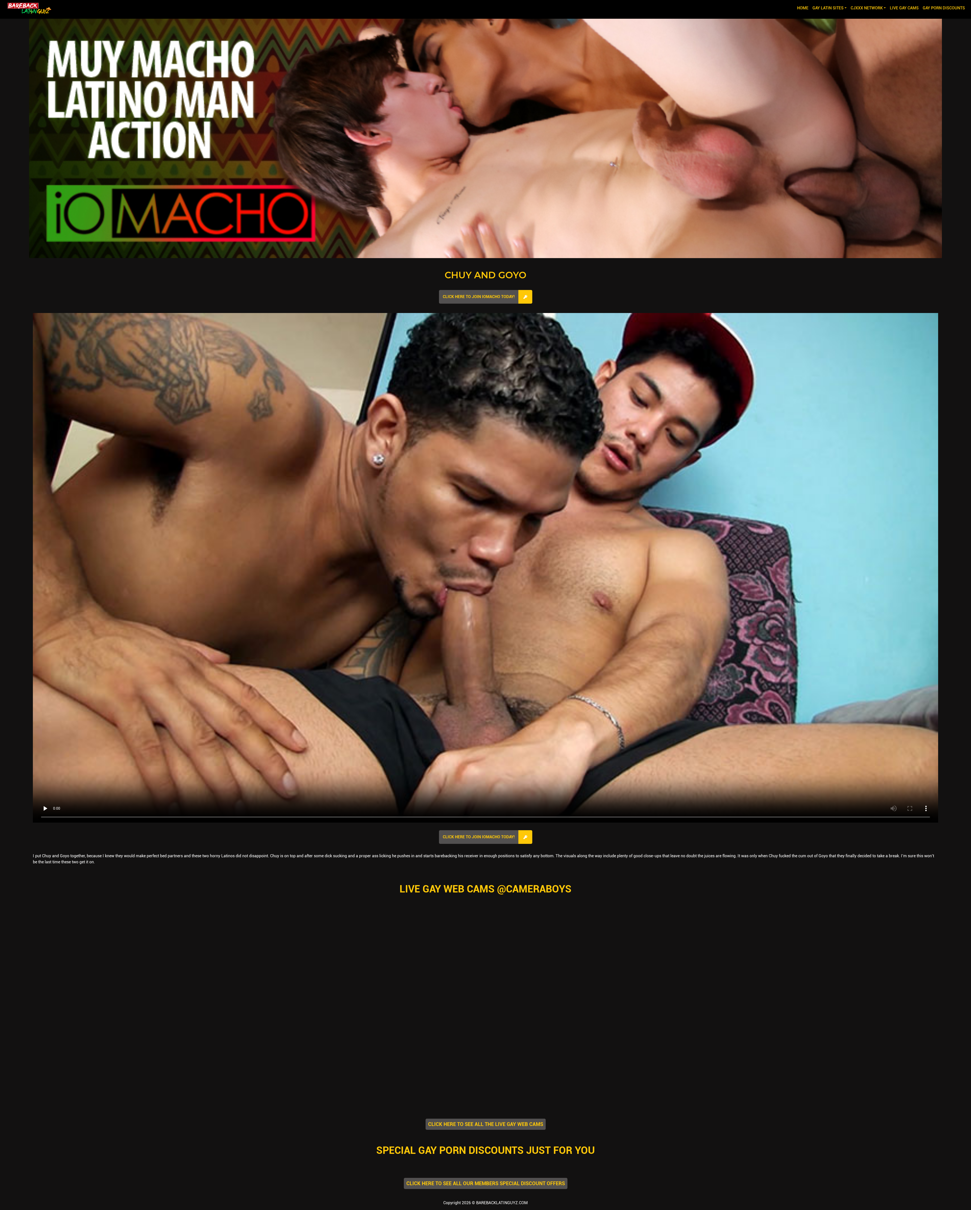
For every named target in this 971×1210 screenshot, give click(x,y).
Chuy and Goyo (485, 275)
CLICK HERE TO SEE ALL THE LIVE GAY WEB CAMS (485, 1124)
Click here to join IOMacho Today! (479, 296)
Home (803, 7)
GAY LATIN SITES (828, 8)
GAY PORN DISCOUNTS (944, 8)
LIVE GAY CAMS (904, 8)
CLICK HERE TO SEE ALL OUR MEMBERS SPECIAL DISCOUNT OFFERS (485, 1183)
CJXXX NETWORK (867, 8)
